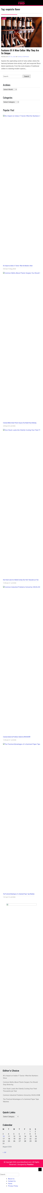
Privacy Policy (13, 1186)
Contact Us (12, 1181)
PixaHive (30, 1164)
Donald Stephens (23, 56)
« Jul (4, 1152)
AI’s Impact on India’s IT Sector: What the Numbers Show (17, 266)
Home (10, 1184)
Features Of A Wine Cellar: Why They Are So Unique (20, 51)
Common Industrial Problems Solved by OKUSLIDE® (16, 737)
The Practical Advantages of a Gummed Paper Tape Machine (18, 894)
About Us (11, 1179)
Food (4, 18)
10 (3, 1136)
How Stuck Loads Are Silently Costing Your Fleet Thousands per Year (21, 580)
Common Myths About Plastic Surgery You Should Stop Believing (19, 423)
